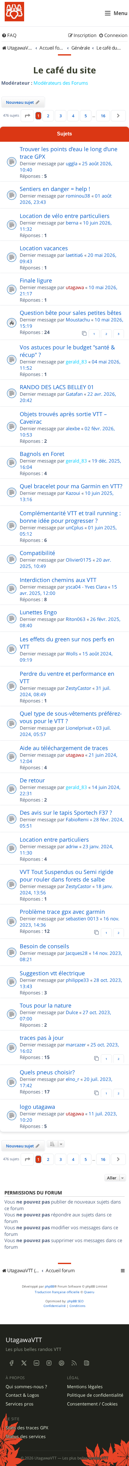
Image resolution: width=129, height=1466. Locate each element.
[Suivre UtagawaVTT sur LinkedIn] (36, 1363)
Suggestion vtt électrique (52, 973)
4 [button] (73, 116)
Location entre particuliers (54, 839)
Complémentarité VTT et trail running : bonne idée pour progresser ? (70, 516)
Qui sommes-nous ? (26, 1386)
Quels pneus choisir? (47, 1072)
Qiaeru (89, 1292)
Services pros (20, 1404)
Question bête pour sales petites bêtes (70, 312)
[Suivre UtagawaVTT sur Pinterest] (61, 1363)
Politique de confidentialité (95, 1395)
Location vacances (44, 248)
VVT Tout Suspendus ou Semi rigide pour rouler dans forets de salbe (66, 875)
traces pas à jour (42, 1037)
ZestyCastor (78, 688)
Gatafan (74, 394)
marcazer (76, 1044)
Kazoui (73, 493)
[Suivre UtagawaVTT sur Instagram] (48, 1363)
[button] (27, 115)
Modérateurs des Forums (61, 83)
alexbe (73, 428)
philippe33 (77, 980)
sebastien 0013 (82, 918)
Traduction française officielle (57, 1292)
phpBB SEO (75, 1301)
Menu (120, 13)
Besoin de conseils (44, 946)
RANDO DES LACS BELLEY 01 (57, 387)
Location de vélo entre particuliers (65, 216)
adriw (72, 846)
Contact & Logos (22, 1395)
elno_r (72, 1079)
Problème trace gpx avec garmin (62, 911)
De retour (32, 780)
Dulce (72, 1012)
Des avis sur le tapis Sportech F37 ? (66, 812)
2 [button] (48, 116)
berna (72, 223)
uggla (71, 163)
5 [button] (86, 116)
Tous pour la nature (45, 1005)
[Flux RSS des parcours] (74, 1363)
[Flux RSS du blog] (86, 1363)
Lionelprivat (78, 728)
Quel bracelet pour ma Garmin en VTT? (71, 486)
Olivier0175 (78, 560)
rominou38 (78, 196)
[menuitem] (9, 35)
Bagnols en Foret (42, 454)
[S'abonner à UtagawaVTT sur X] (23, 1363)
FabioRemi (77, 819)
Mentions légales (85, 1386)
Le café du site (64, 70)
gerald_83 (76, 361)
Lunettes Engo (38, 612)
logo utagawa (37, 1106)
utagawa (75, 287)
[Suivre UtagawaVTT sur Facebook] (11, 1363)
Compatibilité (37, 553)
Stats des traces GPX (27, 1428)
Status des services (26, 1436)
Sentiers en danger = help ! (55, 189)
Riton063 (75, 619)
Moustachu (78, 319)
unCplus (74, 527)
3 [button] (60, 116)
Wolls (72, 653)
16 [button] (103, 116)
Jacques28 (77, 953)
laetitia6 (74, 255)
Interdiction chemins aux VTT (58, 580)
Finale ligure (36, 280)
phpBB (49, 1286)
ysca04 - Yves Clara (86, 587)
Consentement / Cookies (92, 1404)
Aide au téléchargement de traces (64, 748)
